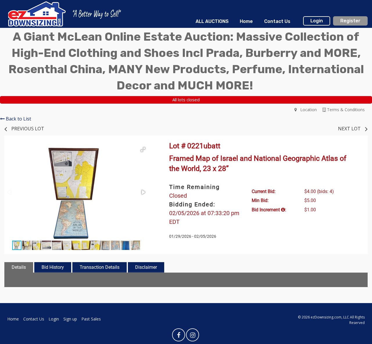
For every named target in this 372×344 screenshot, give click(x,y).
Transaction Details (99, 267)
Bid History (53, 267)
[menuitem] (212, 21)
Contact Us (277, 21)
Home (246, 21)
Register (350, 21)
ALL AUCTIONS (212, 21)
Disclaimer (146, 267)
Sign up (70, 319)
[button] (143, 149)
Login (316, 21)
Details (19, 267)
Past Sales (91, 319)
